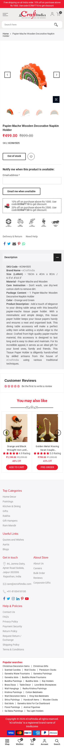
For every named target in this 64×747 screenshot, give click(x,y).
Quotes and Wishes (13, 539)
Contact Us (9, 612)
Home (6, 34)
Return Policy (10, 631)
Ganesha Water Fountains (17, 673)
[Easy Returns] (44, 223)
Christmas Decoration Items (16, 666)
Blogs (6, 549)
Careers (37, 568)
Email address (11, 175)
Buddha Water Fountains (34, 677)
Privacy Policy (10, 621)
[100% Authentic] (8, 223)
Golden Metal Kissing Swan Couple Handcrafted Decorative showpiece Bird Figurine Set (47, 448)
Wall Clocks (30, 670)
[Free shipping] (20, 223)
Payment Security (12, 626)
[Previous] (7, 75)
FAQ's (6, 616)
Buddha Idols (32, 681)
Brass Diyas (10, 685)
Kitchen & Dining (12, 506)
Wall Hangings (12, 688)
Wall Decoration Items (15, 696)
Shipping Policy (11, 644)
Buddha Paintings (13, 681)
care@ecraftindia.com (19, 584)
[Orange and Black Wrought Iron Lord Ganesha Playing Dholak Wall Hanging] (17, 428)
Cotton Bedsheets (34, 692)
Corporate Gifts (41, 582)
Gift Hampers (10, 520)
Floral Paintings (12, 707)
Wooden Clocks (50, 700)
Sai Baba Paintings (14, 711)
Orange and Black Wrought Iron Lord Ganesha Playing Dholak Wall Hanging (16, 448)
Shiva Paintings (12, 700)
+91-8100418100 (16, 591)
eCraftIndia (28, 270)
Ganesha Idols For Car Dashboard (33, 703)
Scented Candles (13, 670)
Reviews (37, 577)
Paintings (8, 501)
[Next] (57, 75)
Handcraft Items (31, 700)
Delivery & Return (12, 236)
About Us (38, 563)
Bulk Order (39, 573)
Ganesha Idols (11, 677)
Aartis (6, 544)
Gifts (5, 511)
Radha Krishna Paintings (35, 688)
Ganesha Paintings (42, 673)
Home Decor (9, 496)
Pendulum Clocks (47, 670)
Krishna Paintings (13, 692)
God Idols (9, 703)
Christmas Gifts (40, 666)
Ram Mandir (9, 525)
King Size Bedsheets (39, 696)
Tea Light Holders (35, 711)
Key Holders (48, 681)
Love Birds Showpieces (45, 685)
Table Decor (25, 685)
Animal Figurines (32, 707)
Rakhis (6, 515)
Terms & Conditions (13, 649)
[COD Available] (32, 223)
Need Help (32, 236)
